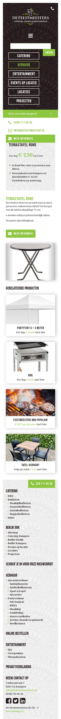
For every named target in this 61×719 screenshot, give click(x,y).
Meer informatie (23, 138)
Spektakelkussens (21, 587)
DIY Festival (17, 601)
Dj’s (10, 649)
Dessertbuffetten (20, 506)
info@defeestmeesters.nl (29, 130)
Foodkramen (17, 623)
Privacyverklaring (18, 667)
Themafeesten (17, 657)
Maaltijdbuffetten (20, 503)
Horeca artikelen (20, 616)
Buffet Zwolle (16, 539)
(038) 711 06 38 (23, 122)
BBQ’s (13, 605)
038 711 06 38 (44, 483)
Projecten (23, 101)
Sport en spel (18, 591)
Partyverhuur (16, 598)
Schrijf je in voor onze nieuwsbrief (29, 564)
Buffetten (14, 499)
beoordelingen (14, 711)
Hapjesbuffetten (20, 514)
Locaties (24, 92)
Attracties (16, 594)
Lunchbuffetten (19, 510)
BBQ (10, 496)
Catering (23, 56)
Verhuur (24, 65)
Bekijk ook (13, 527)
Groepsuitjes (15, 653)
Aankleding (16, 612)
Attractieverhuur (18, 580)
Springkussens (19, 583)
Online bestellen (17, 633)
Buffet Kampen (17, 543)
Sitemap (13, 532)
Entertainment (24, 74)
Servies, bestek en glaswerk (26, 620)
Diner (11, 517)
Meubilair (15, 609)
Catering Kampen (18, 536)
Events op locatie (24, 83)
